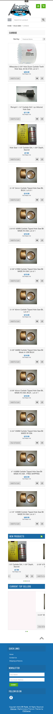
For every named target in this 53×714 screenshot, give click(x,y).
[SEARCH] (43, 20)
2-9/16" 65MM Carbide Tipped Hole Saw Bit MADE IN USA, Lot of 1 (27, 229)
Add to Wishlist (37, 78)
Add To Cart (15, 78)
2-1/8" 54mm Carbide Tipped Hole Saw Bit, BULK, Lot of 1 (26, 189)
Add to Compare (42, 78)
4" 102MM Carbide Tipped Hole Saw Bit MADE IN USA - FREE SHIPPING (26, 472)
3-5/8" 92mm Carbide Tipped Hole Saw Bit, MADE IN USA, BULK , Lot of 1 (26, 391)
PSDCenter (27, 711)
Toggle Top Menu (26, 1)
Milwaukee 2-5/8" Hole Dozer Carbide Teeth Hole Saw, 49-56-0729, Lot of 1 (26, 67)
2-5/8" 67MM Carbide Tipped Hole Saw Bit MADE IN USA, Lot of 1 (26, 270)
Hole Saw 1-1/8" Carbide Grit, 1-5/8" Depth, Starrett (27, 148)
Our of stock (15, 443)
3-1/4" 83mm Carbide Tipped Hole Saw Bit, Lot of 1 (26, 310)
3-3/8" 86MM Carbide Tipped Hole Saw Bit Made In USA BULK (26, 351)
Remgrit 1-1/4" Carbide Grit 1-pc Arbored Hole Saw (27, 108)
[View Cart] (43, 6)
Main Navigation (9, 20)
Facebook (11, 697)
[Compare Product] (38, 6)
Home (9, 26)
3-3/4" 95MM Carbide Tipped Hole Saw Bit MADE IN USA (26, 432)
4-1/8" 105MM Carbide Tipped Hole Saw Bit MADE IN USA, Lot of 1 (27, 513)
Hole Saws (17, 26)
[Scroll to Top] (42, 639)
